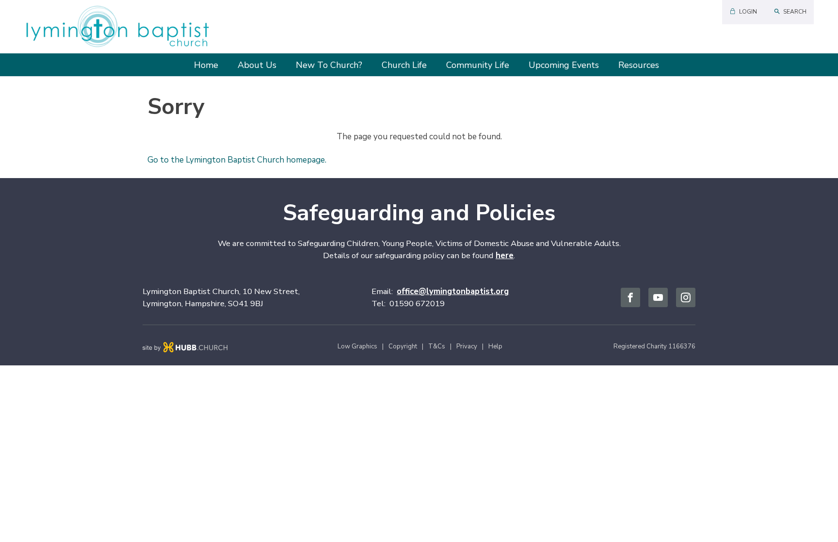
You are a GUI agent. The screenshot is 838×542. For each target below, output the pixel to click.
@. (453, 291)
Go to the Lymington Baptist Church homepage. (236, 159)
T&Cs (436, 346)
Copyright (402, 346)
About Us (257, 65)
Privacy (466, 346)
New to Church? (329, 65)
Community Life (477, 65)
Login (748, 12)
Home (206, 65)
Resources (638, 65)
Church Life (404, 65)
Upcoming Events (564, 65)
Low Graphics (357, 346)
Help (495, 346)
